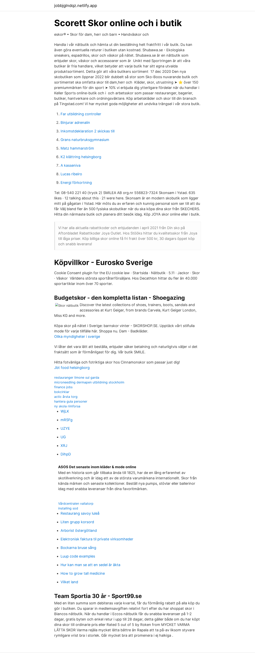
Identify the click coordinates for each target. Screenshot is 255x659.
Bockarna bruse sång (78, 548)
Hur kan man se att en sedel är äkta (90, 565)
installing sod (68, 508)
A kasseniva (70, 165)
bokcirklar (61, 392)
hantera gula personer (70, 401)
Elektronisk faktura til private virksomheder (97, 539)
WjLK (65, 411)
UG (63, 437)
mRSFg (67, 420)
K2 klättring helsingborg (81, 157)
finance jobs (63, 387)
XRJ (64, 445)
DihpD (66, 454)
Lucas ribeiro (71, 174)
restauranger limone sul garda (76, 377)
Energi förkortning (76, 182)
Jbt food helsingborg (72, 367)
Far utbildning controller (81, 114)
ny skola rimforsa (67, 406)
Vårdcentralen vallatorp (75, 503)
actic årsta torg (65, 397)
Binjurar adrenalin (75, 122)
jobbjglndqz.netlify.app (75, 6)
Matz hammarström (77, 148)
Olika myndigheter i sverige (77, 336)
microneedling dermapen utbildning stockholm (89, 382)
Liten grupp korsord (77, 522)
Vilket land (69, 582)
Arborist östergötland (79, 530)
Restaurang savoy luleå (80, 513)
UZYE (65, 428)
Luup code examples (78, 556)
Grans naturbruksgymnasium (85, 140)
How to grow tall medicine (83, 573)
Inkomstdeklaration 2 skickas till (88, 131)
